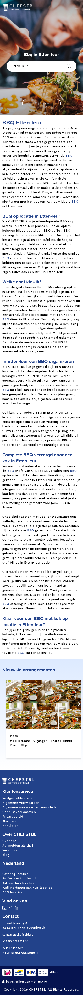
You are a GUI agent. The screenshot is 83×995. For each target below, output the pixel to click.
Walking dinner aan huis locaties (27, 887)
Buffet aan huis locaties (20, 878)
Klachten (9, 821)
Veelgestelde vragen (18, 798)
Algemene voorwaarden (21, 803)
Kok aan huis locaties (18, 883)
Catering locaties (15, 874)
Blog (5, 855)
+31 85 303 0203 (15, 941)
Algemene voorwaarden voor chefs (29, 807)
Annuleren (10, 825)
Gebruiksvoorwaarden (19, 812)
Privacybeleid (12, 816)
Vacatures (10, 850)
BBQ (69, 155)
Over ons (9, 841)
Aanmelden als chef (17, 845)
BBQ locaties (12, 892)
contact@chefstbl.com (19, 934)
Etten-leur (20, 66)
